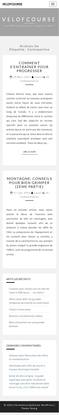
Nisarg (33, 408)
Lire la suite (30, 151)
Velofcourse (12, 4)
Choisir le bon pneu (19, 309)
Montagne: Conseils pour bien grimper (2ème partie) (29, 182)
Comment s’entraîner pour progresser (29, 67)
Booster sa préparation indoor (26, 316)
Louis (38, 77)
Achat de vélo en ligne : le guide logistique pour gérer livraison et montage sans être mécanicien (27, 379)
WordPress (47, 405)
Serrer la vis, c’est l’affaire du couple (28, 387)
